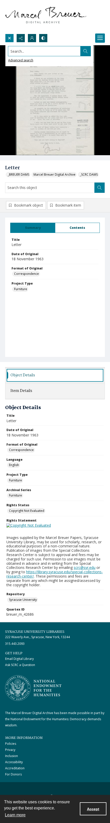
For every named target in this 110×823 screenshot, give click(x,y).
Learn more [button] (15, 815)
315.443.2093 (15, 643)
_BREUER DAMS (18, 174)
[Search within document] (99, 188)
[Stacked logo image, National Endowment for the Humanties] (33, 688)
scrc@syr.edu (84, 567)
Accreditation (15, 768)
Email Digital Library (19, 659)
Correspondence (26, 274)
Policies (10, 743)
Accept (93, 809)
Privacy (10, 750)
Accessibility (14, 762)
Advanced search (20, 60)
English (14, 465)
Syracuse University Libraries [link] (34, 632)
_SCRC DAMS (89, 174)
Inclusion (11, 756)
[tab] (32, 228)
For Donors (13, 774)
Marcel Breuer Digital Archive (54, 174)
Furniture (20, 289)
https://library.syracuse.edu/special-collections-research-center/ (54, 574)
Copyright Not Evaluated (26, 511)
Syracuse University (23, 599)
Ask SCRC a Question (20, 665)
